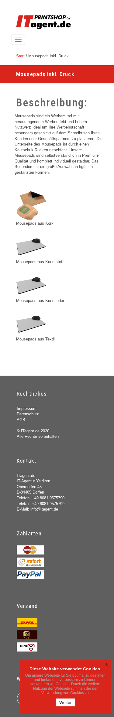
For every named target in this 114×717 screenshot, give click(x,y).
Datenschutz (28, 414)
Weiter (65, 702)
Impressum (26, 408)
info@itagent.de (44, 509)
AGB (21, 419)
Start (20, 56)
